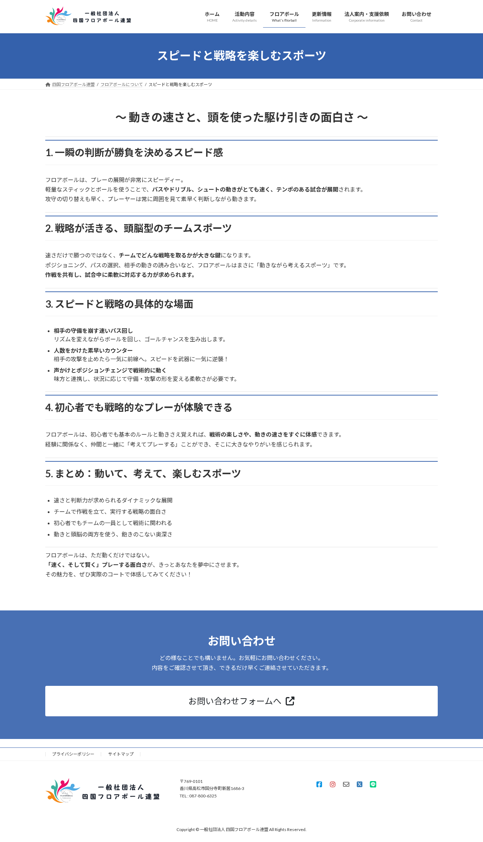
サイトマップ (121, 754)
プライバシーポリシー (73, 754)
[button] (241, 701)
